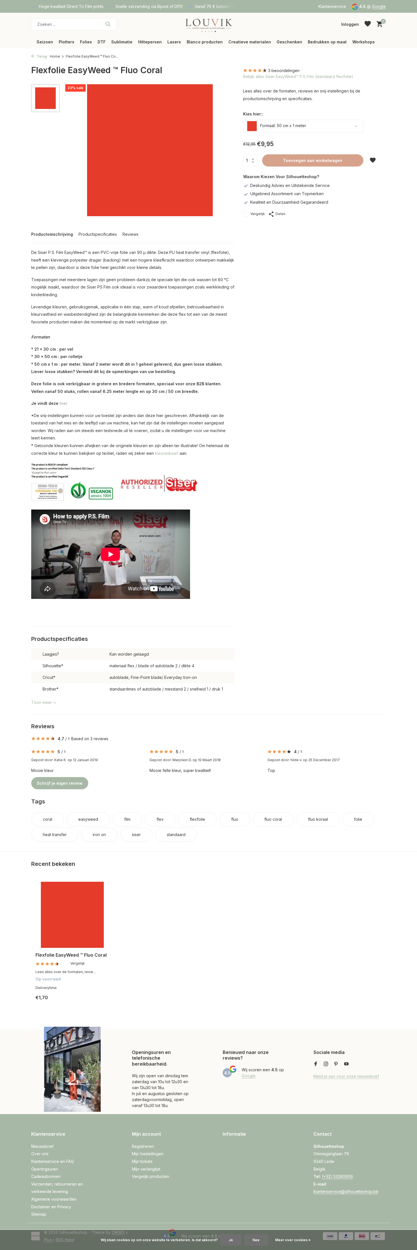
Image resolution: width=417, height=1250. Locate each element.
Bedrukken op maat (327, 41)
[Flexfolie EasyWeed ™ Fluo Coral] (72, 915)
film (127, 819)
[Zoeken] (108, 24)
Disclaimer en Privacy (51, 1206)
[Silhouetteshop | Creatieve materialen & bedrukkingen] (208, 24)
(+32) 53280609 (337, 1176)
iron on (99, 834)
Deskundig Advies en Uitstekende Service (290, 185)
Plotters (66, 41)
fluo (234, 819)
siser (136, 834)
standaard (176, 834)
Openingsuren (44, 1169)
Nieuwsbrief (42, 1146)
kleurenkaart (166, 453)
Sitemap (38, 1214)
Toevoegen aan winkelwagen (312, 160)
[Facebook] (315, 1064)
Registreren (143, 1146)
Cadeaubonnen (45, 1176)
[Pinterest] (336, 1064)
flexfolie (197, 819)
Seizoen (45, 41)
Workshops (363, 41)
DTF (102, 41)
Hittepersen (150, 41)
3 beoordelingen (284, 70)
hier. (64, 403)
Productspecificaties (98, 234)
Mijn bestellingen (147, 1153)
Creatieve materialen (249, 41)
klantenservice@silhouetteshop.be (345, 1191)
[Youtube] (346, 1064)
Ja (231, 1240)
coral (47, 819)
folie (358, 819)
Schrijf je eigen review (60, 783)
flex (160, 819)
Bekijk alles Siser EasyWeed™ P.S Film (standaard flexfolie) (298, 76)
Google (379, 6)
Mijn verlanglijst (146, 1169)
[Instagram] (326, 1064)
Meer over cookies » (293, 1240)
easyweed (88, 819)
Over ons (40, 1153)
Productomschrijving (52, 234)
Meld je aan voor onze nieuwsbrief (346, 1076)
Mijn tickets (142, 1161)
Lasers (174, 41)
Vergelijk (257, 214)
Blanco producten (205, 41)
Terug (41, 56)
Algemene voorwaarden (54, 1199)
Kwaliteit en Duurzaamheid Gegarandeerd (289, 202)
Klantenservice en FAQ (52, 1161)
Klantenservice (332, 6)
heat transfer (55, 834)
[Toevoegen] (99, 1002)
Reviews (130, 234)
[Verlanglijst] (368, 24)
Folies (86, 41)
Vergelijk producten (150, 1176)
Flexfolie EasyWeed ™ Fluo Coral (71, 955)
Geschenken (289, 41)
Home (55, 56)
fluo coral (273, 819)
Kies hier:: (253, 113)
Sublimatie (121, 41)
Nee (256, 1240)
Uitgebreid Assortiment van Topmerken (287, 193)
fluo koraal (318, 819)
